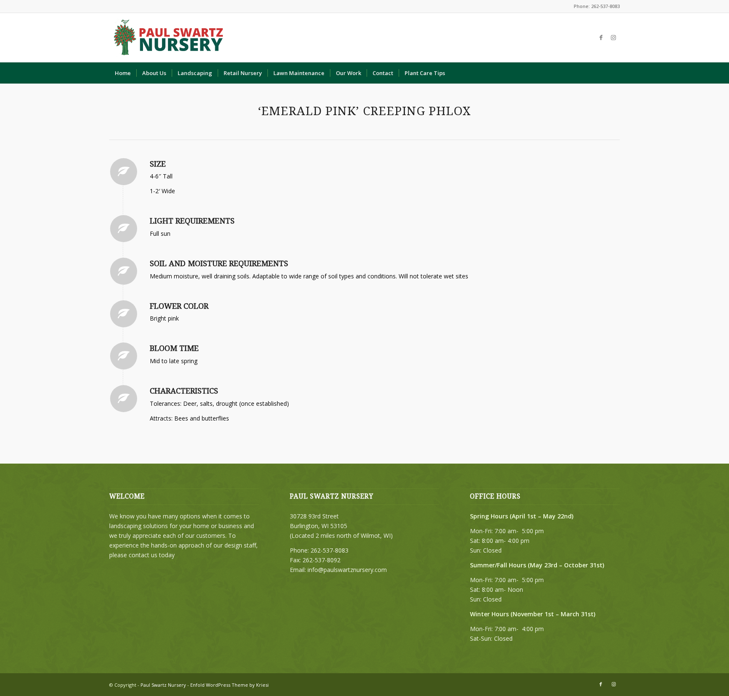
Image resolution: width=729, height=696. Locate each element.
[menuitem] (122, 73)
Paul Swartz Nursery (163, 685)
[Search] (614, 73)
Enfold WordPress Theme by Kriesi (229, 685)
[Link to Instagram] (613, 37)
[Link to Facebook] (600, 37)
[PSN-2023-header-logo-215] (169, 37)
